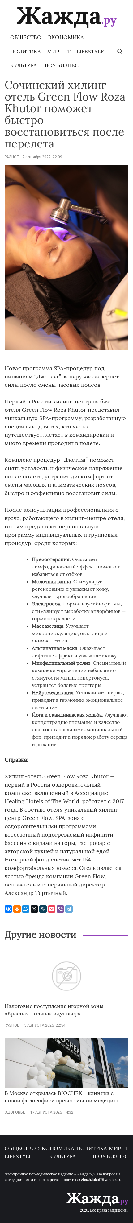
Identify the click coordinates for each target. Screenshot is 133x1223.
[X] (34, 909)
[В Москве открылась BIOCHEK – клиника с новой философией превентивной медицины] (66, 1086)
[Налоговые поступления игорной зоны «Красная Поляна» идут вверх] (66, 999)
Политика (25, 51)
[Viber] (60, 909)
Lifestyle (90, 51)
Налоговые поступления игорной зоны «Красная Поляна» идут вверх (54, 1010)
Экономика (66, 37)
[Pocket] (51, 909)
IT (68, 51)
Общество (25, 37)
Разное (12, 157)
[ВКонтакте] (8, 909)
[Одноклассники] (17, 909)
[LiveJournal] (43, 909)
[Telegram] (69, 909)
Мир (53, 51)
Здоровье (15, 1112)
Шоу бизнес (61, 65)
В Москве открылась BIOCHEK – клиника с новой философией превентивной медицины (63, 1097)
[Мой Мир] (25, 909)
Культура (23, 65)
